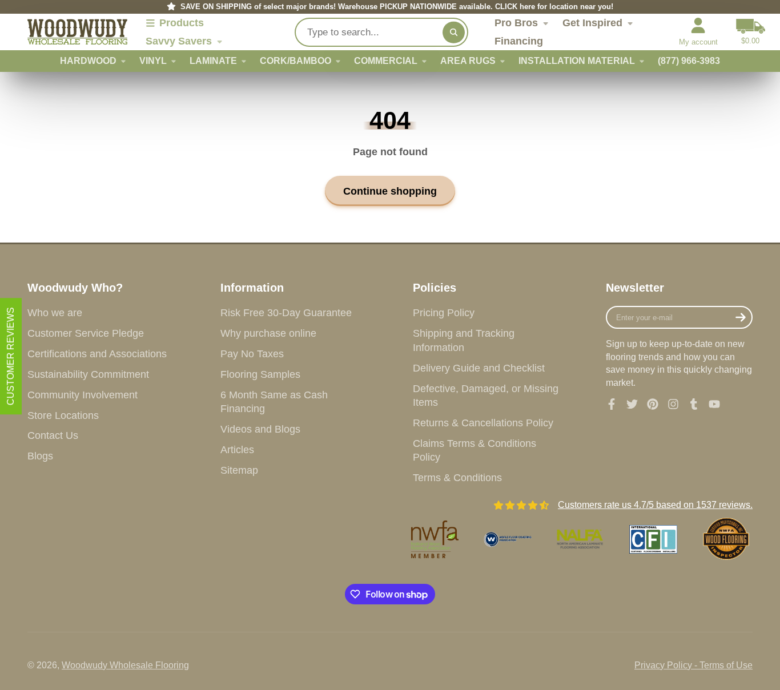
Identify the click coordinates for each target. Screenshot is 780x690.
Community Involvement (82, 395)
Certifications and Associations (97, 354)
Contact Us (52, 435)
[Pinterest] (652, 404)
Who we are (54, 312)
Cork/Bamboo (295, 61)
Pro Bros (516, 23)
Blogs (40, 456)
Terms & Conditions (457, 477)
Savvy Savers (179, 41)
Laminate (213, 61)
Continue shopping (390, 191)
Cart (750, 32)
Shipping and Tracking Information (463, 340)
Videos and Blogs (260, 429)
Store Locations (63, 415)
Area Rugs (468, 61)
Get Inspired (592, 23)
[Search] (453, 32)
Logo (77, 32)
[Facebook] (611, 404)
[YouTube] (714, 404)
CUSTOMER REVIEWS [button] (10, 356)
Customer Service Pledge (85, 333)
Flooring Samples (260, 374)
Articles (237, 449)
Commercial (385, 61)
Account (698, 32)
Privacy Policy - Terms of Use (693, 665)
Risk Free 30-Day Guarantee (286, 312)
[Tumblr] (693, 404)
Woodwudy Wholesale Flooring (125, 665)
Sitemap (239, 470)
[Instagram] (673, 404)
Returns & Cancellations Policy (483, 423)
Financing (518, 41)
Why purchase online (268, 333)
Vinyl (153, 61)
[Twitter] (632, 404)
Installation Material (576, 61)
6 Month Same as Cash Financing (274, 402)
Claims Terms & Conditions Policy (474, 450)
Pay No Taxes (252, 354)
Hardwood (88, 61)
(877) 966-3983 (689, 61)
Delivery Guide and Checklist (479, 368)
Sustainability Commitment (88, 374)
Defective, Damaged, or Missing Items (485, 396)
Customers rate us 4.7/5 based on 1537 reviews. (655, 505)
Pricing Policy (444, 312)
